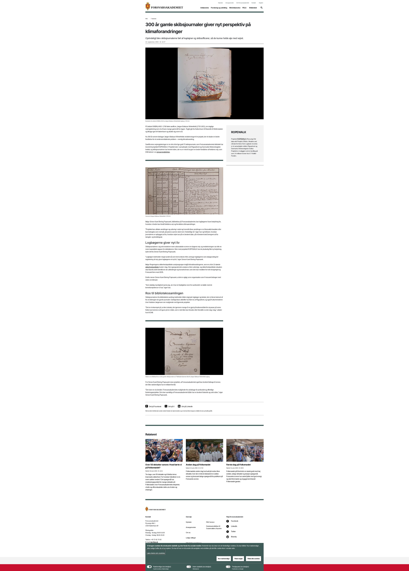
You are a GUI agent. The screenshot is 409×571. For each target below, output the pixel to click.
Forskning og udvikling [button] (219, 8)
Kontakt (254, 3)
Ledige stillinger (191, 538)
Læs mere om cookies (156, 553)
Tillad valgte (238, 558)
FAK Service (210, 522)
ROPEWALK (241, 139)
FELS (244, 8)
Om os (188, 532)
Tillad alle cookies (253, 558)
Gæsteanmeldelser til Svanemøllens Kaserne (214, 527)
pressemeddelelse (163, 152)
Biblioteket (253, 8)
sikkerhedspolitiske (152, 267)
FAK (146, 18)
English (261, 3)
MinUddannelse (234, 8)
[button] (261, 8)
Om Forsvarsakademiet (242, 3)
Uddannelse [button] (204, 8)
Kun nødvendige (224, 558)
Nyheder (220, 3)
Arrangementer (229, 3)
